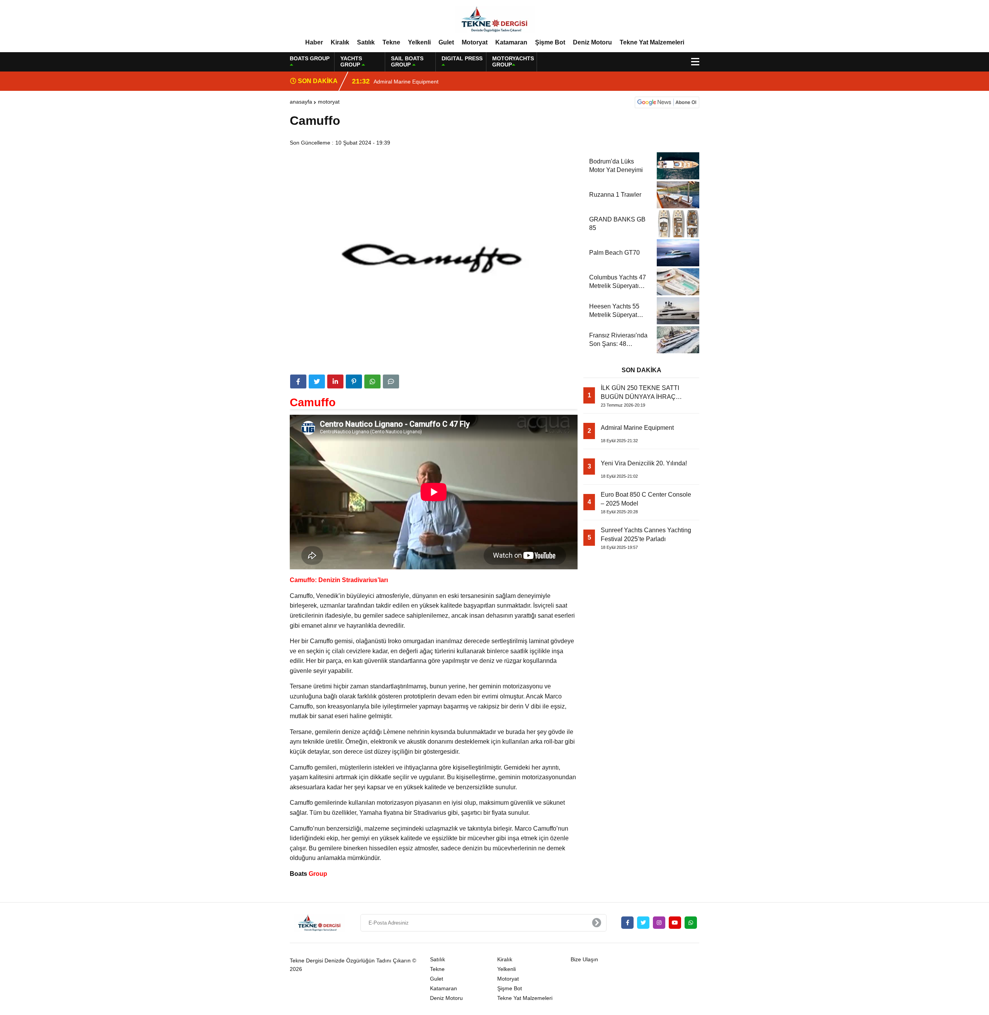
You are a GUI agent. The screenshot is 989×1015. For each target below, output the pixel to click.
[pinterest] (353, 381)
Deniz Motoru (592, 42)
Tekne (391, 42)
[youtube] (675, 922)
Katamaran (511, 42)
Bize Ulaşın (584, 959)
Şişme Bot (550, 42)
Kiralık (340, 42)
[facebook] (298, 381)
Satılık (366, 42)
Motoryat (475, 42)
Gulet (446, 42)
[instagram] (659, 922)
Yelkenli (419, 42)
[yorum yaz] (390, 381)
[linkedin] (335, 381)
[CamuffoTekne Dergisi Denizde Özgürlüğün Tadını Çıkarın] (494, 19)
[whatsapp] (691, 922)
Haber (314, 42)
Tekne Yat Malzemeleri (652, 42)
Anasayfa (301, 102)
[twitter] (316, 381)
